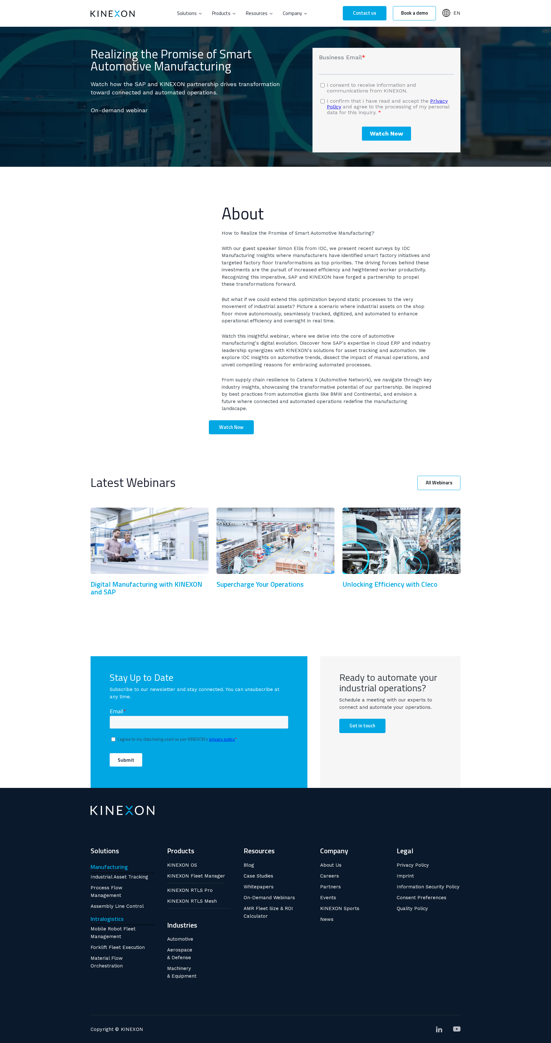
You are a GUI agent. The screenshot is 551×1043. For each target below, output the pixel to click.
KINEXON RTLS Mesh (192, 901)
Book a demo (414, 13)
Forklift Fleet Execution (118, 947)
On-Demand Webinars (269, 897)
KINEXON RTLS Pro (190, 890)
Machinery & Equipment (181, 972)
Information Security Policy (428, 887)
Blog (249, 865)
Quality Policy (412, 908)
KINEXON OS (182, 865)
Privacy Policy (413, 865)
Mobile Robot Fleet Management (113, 932)
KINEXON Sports (339, 908)
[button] (189, 13)
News (327, 919)
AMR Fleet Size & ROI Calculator (268, 912)
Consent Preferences (421, 897)
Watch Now (231, 427)
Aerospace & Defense (179, 953)
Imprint (405, 876)
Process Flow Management (106, 891)
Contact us (364, 13)
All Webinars (439, 482)
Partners (330, 887)
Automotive (180, 939)
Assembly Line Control (117, 906)
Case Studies (258, 876)
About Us (331, 865)
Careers (329, 876)
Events (328, 897)
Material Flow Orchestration (107, 962)
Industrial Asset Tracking (119, 877)
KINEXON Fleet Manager (196, 876)
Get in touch (362, 725)
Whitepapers (259, 887)
